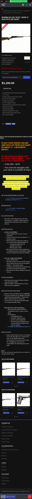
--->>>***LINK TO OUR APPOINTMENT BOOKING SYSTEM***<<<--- (17, 199)
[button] (17, 416)
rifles (13, 123)
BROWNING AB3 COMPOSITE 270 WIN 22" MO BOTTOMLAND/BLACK (24, 377)
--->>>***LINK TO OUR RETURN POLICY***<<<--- (15, 209)
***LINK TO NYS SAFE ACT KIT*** (19, 326)
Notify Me (26, 77)
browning (8, 123)
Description (7, 88)
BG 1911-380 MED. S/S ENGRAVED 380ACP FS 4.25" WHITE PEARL (24, 407)
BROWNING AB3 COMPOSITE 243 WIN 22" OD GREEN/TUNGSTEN (9, 377)
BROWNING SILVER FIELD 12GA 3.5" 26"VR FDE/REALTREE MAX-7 (9, 407)
